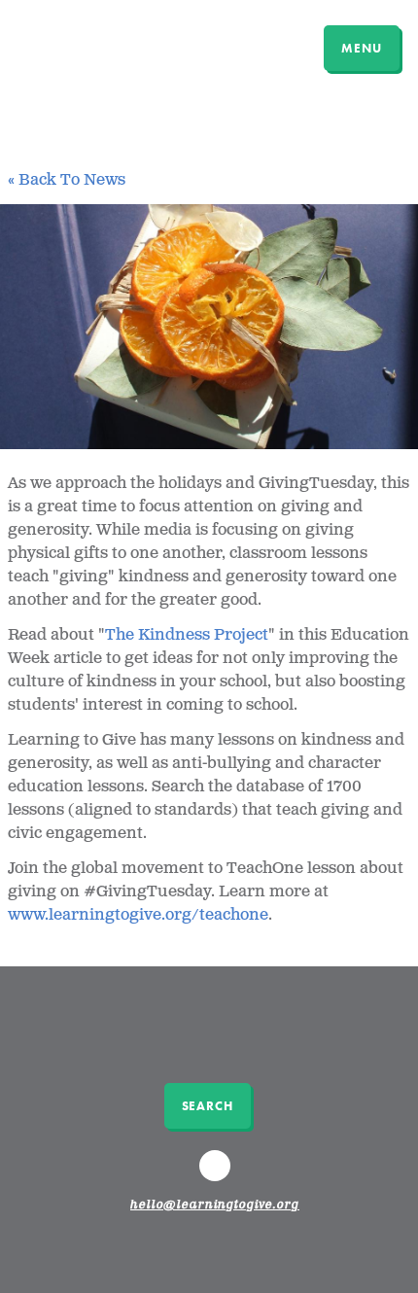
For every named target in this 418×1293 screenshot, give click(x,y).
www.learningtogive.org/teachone (138, 915)
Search (207, 1106)
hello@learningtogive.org (214, 1205)
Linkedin (217, 1174)
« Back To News (66, 180)
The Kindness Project (186, 635)
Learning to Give (90, 46)
